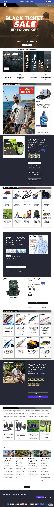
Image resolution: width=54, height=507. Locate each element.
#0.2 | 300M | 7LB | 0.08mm (34, 165)
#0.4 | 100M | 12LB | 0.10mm (34, 172)
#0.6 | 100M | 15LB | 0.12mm (34, 177)
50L (30, 294)
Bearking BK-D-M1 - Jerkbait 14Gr (20, 351)
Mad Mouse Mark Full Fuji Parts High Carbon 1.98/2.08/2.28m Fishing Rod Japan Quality (27, 202)
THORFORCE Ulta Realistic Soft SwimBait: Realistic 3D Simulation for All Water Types (8, 351)
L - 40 (18, 256)
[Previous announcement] (17, 1)
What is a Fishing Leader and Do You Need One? (33, 460)
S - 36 (8, 256)
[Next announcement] (36, 1)
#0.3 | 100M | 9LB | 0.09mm (35, 168)
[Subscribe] (20, 497)
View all (27, 229)
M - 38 (13, 256)
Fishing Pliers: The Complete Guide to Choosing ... (8, 460)
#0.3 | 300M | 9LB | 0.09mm (34, 169)
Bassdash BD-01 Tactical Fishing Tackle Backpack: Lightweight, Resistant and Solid (36, 221)
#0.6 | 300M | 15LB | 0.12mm (34, 179)
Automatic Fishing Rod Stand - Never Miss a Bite (7, 221)
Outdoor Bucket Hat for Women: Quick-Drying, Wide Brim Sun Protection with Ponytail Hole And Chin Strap (7, 202)
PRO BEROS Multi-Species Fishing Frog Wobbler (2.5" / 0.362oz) (33, 351)
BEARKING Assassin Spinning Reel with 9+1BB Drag (17, 202)
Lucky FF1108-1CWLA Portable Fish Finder (27, 221)
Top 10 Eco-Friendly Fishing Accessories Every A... (20, 460)
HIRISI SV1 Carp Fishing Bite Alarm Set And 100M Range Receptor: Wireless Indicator (33, 434)
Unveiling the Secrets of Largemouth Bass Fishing (45, 460)
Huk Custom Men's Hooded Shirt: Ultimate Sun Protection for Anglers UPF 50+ (43, 129)
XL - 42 (8, 258)
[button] (12, 4)
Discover (6, 68)
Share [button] (30, 183)
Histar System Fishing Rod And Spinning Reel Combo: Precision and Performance (37, 202)
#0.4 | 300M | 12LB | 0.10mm (34, 174)
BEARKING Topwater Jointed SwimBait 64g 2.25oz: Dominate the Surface (21, 328)
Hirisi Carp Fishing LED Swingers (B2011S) (45, 434)
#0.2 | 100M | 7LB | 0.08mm (34, 162)
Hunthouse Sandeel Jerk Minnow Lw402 (45, 328)
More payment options (38, 399)
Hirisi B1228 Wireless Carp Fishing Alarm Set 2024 (8, 434)
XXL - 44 (14, 258)
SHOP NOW (27, 44)
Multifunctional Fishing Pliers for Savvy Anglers (17, 221)
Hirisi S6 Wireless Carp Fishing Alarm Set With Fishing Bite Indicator (21, 434)
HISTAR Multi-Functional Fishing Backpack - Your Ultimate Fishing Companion (46, 202)
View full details (43, 183)
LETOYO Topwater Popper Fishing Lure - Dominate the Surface (8, 328)
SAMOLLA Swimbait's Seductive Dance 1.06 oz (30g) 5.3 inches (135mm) (47, 221)
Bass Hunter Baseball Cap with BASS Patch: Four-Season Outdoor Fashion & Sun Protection (43, 105)
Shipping (35, 151)
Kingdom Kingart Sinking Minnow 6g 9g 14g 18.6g (33, 328)
